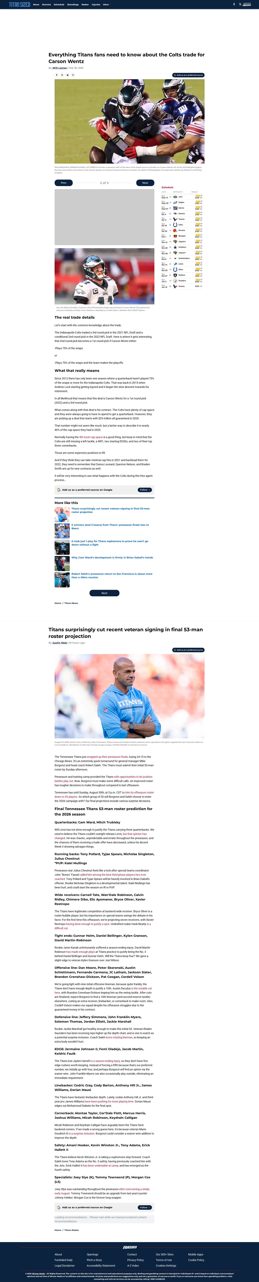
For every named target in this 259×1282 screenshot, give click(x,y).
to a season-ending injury (105, 1061)
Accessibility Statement (101, 1265)
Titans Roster (71, 1230)
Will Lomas (59, 68)
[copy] (73, 75)
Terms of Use (164, 1260)
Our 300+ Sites (164, 1254)
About (58, 1254)
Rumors (46, 4)
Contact (132, 1254)
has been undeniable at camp (100, 1165)
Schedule (59, 4)
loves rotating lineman (118, 1037)
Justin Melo (59, 642)
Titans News (71, 603)
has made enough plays (80, 951)
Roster (85, 4)
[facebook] (234, 4)
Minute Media (38, 1273)
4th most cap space (91, 437)
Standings (73, 4)
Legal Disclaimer (65, 1265)
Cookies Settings (166, 1265)
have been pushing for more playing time (109, 1101)
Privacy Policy (135, 1260)
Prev (63, 182)
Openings (92, 1254)
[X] (240, 4)
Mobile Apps (195, 1254)
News (36, 4)
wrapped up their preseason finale (107, 756)
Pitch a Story (94, 1260)
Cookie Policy (196, 1260)
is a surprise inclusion (81, 1133)
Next (145, 182)
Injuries (96, 4)
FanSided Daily (64, 1260)
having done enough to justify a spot (87, 924)
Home (58, 603)
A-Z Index (133, 1265)
